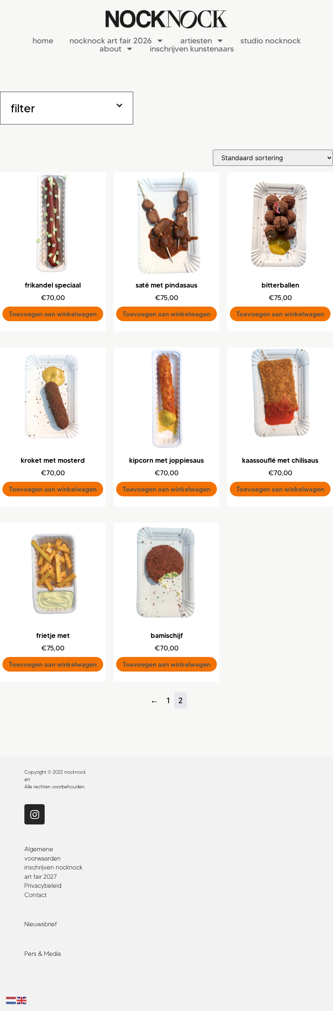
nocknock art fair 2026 (110, 40)
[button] (66, 108)
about (110, 49)
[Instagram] (34, 814)
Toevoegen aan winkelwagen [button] (53, 314)
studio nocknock (270, 40)
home (42, 40)
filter (23, 108)
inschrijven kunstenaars (192, 49)
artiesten (196, 40)
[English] (22, 1000)
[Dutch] (11, 1000)
